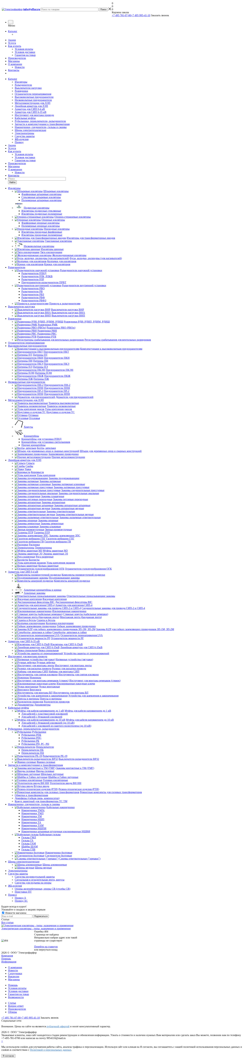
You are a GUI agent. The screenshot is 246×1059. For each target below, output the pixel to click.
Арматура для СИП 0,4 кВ (30, 109)
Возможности (16, 997)
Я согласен (8, 1056)
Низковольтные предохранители (33, 100)
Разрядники (21, 91)
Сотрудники (15, 973)
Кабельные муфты (25, 118)
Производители (17, 58)
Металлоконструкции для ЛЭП (32, 103)
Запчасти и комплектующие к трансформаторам (42, 124)
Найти (12, 182)
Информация (8, 961)
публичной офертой (58, 1026)
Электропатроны (24, 133)
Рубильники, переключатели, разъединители (40, 121)
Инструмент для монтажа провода (34, 115)
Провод (19, 142)
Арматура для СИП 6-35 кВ (30, 112)
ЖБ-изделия (21, 139)
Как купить (14, 46)
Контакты (13, 70)
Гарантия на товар (25, 55)
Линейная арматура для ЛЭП (31, 106)
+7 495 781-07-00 (121, 15)
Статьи (12, 1002)
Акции (12, 40)
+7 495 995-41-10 (140, 15)
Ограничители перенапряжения (33, 94)
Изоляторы (21, 81)
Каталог (12, 31)
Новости (20, 67)
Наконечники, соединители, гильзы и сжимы (41, 127)
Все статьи (7, 922)
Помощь (6, 958)
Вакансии (13, 976)
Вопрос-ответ (16, 1006)
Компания (7, 955)
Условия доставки (25, 52)
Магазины (14, 61)
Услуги (12, 43)
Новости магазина (15, 912)
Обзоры (12, 1012)
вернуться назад (48, 949)
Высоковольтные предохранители (34, 97)
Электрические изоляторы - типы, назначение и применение (36, 928)
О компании (15, 64)
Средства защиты (25, 136)
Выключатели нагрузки (28, 88)
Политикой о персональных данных (50, 1049)
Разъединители (23, 84)
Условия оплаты (24, 49)
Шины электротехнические (30, 130)
